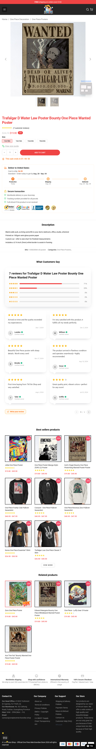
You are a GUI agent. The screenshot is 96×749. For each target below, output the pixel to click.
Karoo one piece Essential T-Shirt (17, 550)
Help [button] (91, 746)
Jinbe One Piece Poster (14, 465)
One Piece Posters (40, 19)
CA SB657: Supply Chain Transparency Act (42, 721)
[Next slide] (90, 59)
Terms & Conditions (42, 705)
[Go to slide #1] (42, 101)
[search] (87, 9)
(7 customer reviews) (21, 128)
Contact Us (60, 718)
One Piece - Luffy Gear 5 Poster (76, 610)
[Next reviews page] (88, 412)
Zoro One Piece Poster (13, 610)
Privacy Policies (41, 708)
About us (38, 701)
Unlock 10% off (5, 738)
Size (3, 137)
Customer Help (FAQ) (64, 721)
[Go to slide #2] (54, 101)
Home (4, 19)
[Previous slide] (5, 59)
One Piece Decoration (19, 19)
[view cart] (91, 9)
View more (48, 565)
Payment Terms (62, 708)
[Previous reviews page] (76, 412)
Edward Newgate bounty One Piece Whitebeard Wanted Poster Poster (47, 612)
